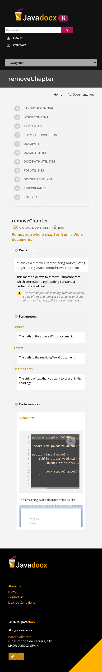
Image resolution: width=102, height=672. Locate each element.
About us (14, 586)
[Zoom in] (71, 441)
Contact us (15, 597)
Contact (19, 45)
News (12, 591)
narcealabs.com (19, 637)
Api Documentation (81, 95)
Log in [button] (17, 38)
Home (58, 95)
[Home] (28, 562)
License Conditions (21, 602)
